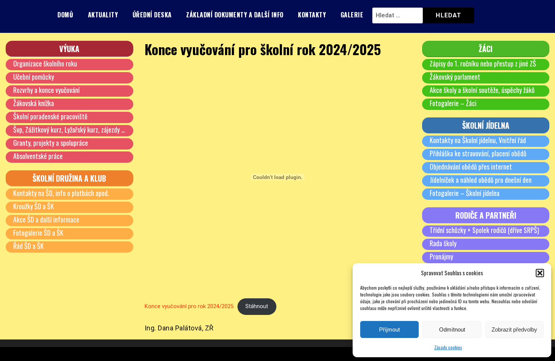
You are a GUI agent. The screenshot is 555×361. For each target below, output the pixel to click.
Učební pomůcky (33, 77)
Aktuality (103, 14)
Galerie (352, 14)
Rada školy (443, 243)
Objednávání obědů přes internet (471, 166)
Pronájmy (441, 256)
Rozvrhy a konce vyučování (46, 90)
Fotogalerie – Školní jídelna (464, 193)
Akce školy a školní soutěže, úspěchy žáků (482, 90)
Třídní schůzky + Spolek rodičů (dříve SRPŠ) (484, 230)
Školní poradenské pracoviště (50, 116)
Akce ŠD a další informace (46, 219)
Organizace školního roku (45, 63)
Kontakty (312, 14)
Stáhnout (256, 306)
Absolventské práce (38, 156)
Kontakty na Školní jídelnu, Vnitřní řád (478, 140)
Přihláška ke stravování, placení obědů (478, 153)
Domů (65, 14)
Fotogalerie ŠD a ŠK (38, 233)
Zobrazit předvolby (514, 329)
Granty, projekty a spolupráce (50, 143)
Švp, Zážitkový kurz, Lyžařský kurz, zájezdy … (69, 129)
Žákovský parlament (455, 77)
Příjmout (389, 329)
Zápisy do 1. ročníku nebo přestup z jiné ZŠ (483, 63)
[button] (540, 273)
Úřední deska (152, 14)
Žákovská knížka (33, 103)
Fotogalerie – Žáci (453, 103)
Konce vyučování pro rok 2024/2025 (189, 306)
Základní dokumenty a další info (235, 14)
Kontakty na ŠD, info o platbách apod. (61, 193)
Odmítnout (452, 329)
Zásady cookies (448, 347)
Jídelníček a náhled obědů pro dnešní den (481, 180)
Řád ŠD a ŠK (28, 246)
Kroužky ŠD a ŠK (33, 206)
